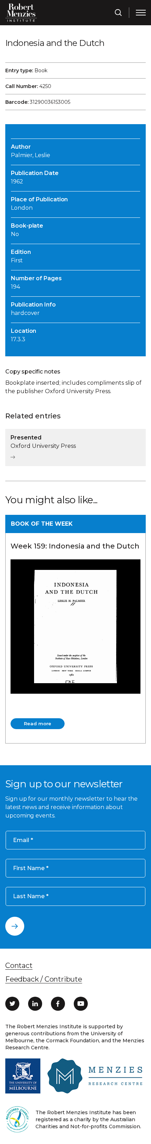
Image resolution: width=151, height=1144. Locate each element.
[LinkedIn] (35, 1004)
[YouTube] (81, 1004)
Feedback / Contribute (43, 979)
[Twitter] (12, 1004)
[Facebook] (58, 1004)
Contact (19, 965)
